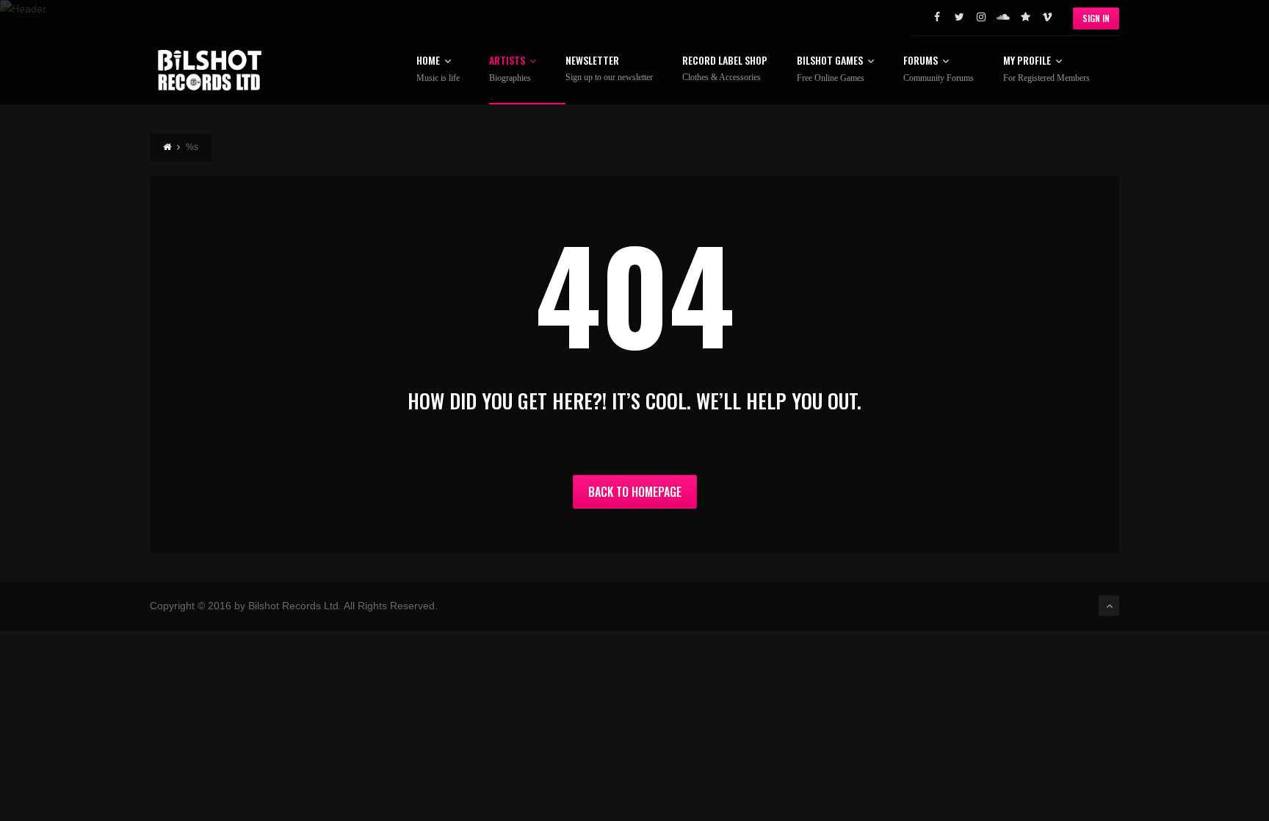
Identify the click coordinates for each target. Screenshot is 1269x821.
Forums (938, 69)
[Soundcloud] (1003, 16)
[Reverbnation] (1025, 16)
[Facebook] (937, 16)
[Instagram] (981, 16)
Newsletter (609, 68)
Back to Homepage (635, 492)
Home (438, 69)
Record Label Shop (724, 68)
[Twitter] (959, 16)
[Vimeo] (1047, 16)
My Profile (1046, 69)
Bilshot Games (830, 69)
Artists (510, 69)
